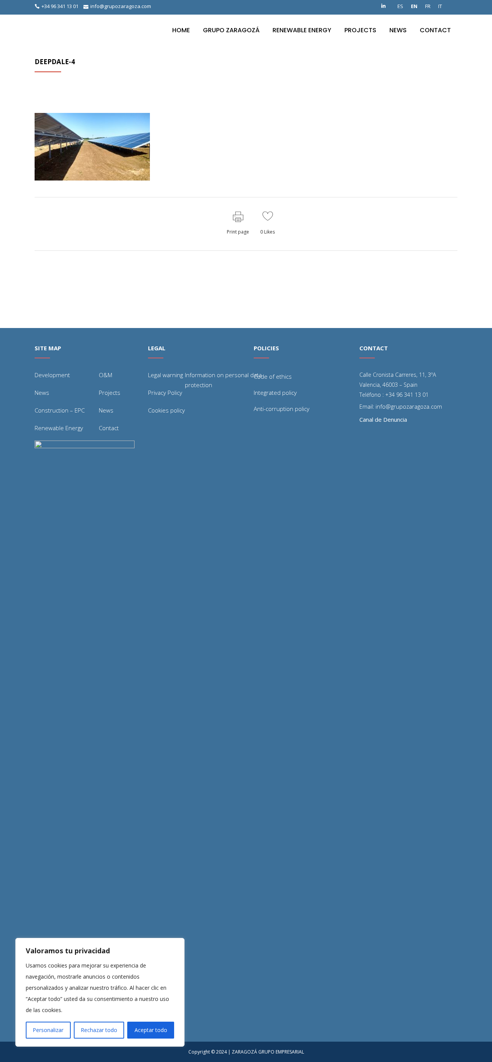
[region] (99, 992)
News (42, 392)
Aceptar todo (151, 1030)
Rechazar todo (99, 1030)
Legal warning (165, 375)
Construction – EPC (60, 410)
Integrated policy (275, 392)
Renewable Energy (59, 428)
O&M (105, 375)
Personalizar (48, 1030)
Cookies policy (166, 410)
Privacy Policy (165, 392)
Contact (109, 428)
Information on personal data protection (223, 380)
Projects (109, 392)
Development (52, 375)
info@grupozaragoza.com (120, 6)
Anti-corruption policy (281, 409)
